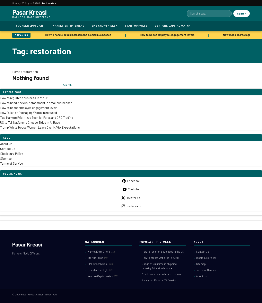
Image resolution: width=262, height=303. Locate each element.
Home (16, 71)
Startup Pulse (136, 25)
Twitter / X (133, 198)
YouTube (133, 189)
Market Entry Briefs (68, 25)
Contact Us (7, 148)
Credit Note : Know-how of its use (161, 274)
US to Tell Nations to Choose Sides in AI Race (30, 122)
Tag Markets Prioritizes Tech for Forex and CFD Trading (36, 117)
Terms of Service (11, 163)
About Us (6, 144)
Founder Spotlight (30, 25)
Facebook (133, 181)
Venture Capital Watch (173, 25)
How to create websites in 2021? (160, 257)
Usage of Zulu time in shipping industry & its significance (159, 266)
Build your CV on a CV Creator (159, 280)
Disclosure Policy (11, 153)
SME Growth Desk (104, 25)
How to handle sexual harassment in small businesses (77, 34)
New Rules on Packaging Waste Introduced (28, 112)
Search (241, 13)
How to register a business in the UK (24, 98)
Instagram (134, 206)
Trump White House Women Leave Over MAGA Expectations (40, 127)
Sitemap (6, 158)
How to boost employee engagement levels (166, 34)
